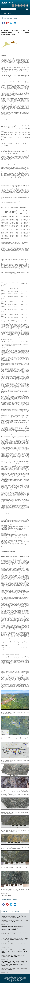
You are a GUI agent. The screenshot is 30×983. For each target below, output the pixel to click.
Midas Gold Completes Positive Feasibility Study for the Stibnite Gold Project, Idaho (15, 979)
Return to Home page (6, 895)
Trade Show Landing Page (17, 980)
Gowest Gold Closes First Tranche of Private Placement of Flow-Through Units (15, 978)
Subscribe (10, 980)
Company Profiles (19, 976)
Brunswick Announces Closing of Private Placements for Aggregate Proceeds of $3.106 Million (14, 976)
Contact (24, 976)
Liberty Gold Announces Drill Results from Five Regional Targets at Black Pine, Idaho (15, 978)
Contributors (6, 977)
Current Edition (11, 977)
